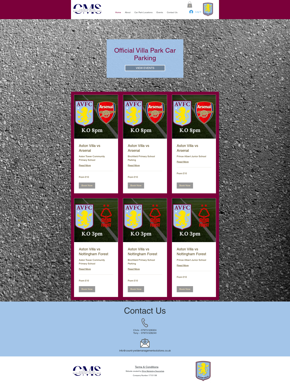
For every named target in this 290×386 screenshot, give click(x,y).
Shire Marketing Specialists (153, 371)
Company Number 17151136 (145, 375)
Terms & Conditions (146, 367)
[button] (189, 5)
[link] (96, 148)
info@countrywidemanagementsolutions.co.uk (145, 350)
